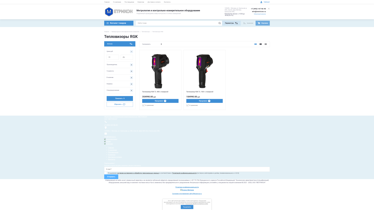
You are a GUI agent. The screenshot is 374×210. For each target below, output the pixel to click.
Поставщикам (129, 2)
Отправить (111, 177)
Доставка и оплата (154, 2)
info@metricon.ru (259, 11)
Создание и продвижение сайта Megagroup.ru (187, 193)
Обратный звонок (260, 14)
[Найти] (219, 23)
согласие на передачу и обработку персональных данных (138, 173)
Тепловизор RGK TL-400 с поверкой (155, 92)
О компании (117, 2)
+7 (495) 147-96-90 (258, 9)
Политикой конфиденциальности (184, 173)
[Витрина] (255, 44)
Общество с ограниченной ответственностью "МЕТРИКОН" (125, 117)
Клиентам (141, 2)
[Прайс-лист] (265, 44)
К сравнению (149, 105)
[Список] (260, 44)
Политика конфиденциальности (187, 187)
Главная (107, 2)
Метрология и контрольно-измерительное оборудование (168, 10)
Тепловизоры (146, 31)
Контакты (167, 2)
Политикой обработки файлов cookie (196, 203)
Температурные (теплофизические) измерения (125, 31)
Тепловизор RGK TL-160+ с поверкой (199, 92)
